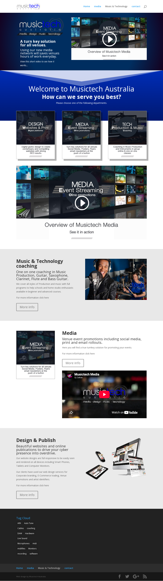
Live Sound (22, 538)
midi (35, 543)
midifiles (21, 548)
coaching (31, 528)
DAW (20, 533)
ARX (19, 523)
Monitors (32, 548)
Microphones (23, 543)
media (97, 6)
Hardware (29, 533)
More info (27, 307)
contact (136, 6)
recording (22, 553)
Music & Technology (116, 6)
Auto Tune (28, 523)
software (34, 553)
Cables (21, 528)
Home (86, 6)
